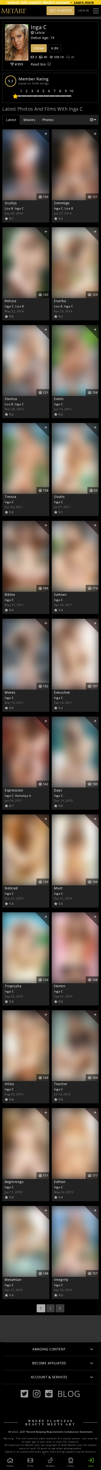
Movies (29, 119)
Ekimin (59, 986)
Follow (39, 48)
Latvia (40, 32)
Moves (10, 692)
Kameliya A (23, 795)
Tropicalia (13, 986)
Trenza (10, 496)
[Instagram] (36, 1394)
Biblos (10, 594)
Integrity (61, 1279)
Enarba (60, 301)
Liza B (9, 208)
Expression (14, 790)
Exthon (60, 1181)
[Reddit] (49, 1394)
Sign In (83, 11)
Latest (11, 119)
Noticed (11, 888)
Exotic (59, 398)
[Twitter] (24, 1394)
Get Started (60, 10)
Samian (60, 594)
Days (58, 790)
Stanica (11, 398)
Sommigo (62, 203)
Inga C (19, 208)
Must (58, 888)
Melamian (13, 1279)
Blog (68, 1394)
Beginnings (14, 1181)
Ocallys (11, 203)
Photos (48, 119)
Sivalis (59, 496)
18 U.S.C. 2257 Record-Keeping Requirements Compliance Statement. (50, 1431)
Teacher (61, 1084)
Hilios (9, 1084)
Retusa (10, 301)
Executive (62, 692)
